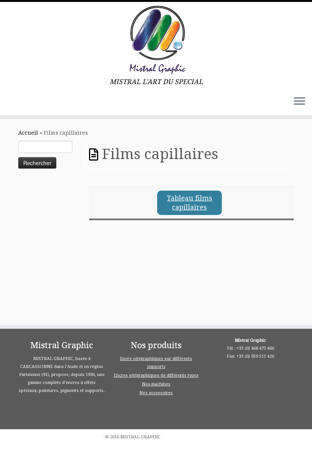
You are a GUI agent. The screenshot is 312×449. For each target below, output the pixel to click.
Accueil (28, 133)
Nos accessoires (156, 392)
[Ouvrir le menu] (299, 101)
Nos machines (156, 384)
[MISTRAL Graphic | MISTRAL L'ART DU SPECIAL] (156, 40)
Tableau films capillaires (189, 202)
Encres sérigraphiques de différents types (156, 375)
